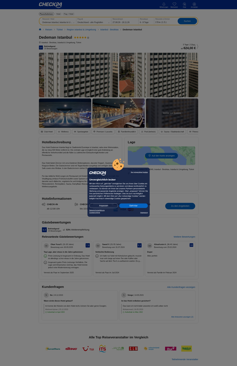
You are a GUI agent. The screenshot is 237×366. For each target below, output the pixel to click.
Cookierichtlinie (94, 212)
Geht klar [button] (133, 205)
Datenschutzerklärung (97, 210)
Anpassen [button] (103, 205)
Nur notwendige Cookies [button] (139, 172)
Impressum (144, 212)
